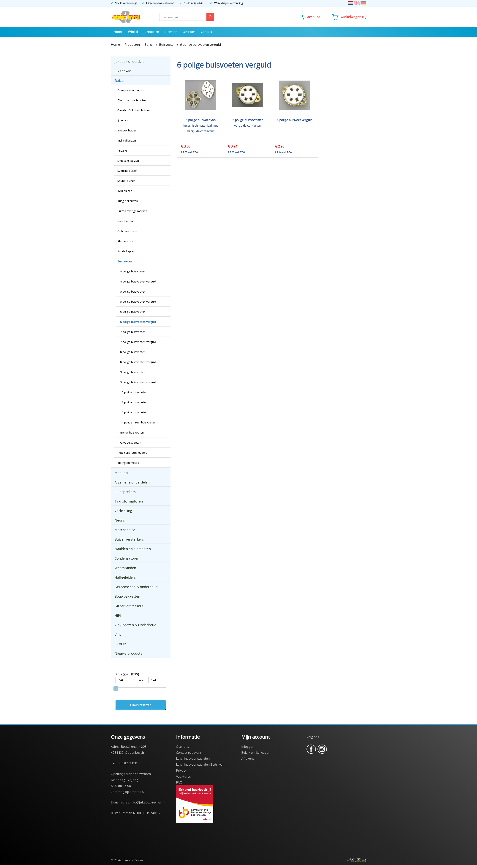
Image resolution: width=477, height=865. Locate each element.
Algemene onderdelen (132, 482)
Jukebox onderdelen (130, 61)
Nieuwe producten (129, 653)
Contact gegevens (189, 752)
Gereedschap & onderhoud (136, 587)
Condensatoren (127, 558)
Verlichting (123, 510)
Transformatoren (129, 501)
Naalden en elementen (133, 549)
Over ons (189, 31)
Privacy (181, 770)
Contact (206, 31)
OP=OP (120, 644)
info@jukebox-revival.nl (147, 802)
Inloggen (247, 746)
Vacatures (183, 776)
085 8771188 (127, 763)
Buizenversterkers (129, 539)
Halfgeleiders (125, 577)
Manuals (121, 472)
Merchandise (125, 530)
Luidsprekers (125, 491)
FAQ (179, 782)
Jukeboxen (151, 31)
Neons (120, 520)
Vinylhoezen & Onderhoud (135, 625)
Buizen (120, 80)
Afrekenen (248, 758)
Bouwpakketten (127, 596)
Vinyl (118, 634)
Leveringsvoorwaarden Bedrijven (200, 764)
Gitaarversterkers (129, 606)
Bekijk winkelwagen (255, 752)
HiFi (118, 615)
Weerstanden (125, 568)
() (353, 17)
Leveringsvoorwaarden (193, 758)
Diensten (170, 31)
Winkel (133, 31)
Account (313, 17)
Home (118, 31)
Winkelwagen (351, 17)
